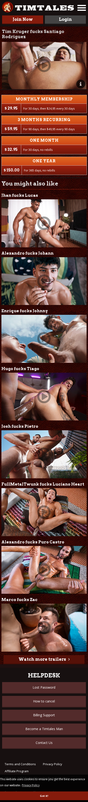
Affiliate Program (17, 771)
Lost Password (44, 687)
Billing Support (44, 715)
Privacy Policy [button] (31, 785)
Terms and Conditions (20, 764)
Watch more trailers (42, 659)
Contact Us (44, 742)
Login (65, 19)
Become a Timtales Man (44, 729)
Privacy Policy (52, 764)
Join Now (23, 19)
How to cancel (44, 701)
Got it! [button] (44, 796)
